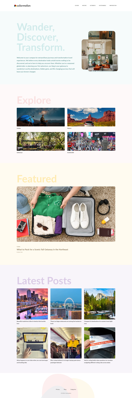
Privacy (58, 389)
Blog (65, 389)
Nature (84, 5)
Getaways (93, 5)
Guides (77, 5)
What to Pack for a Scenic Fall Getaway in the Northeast (42, 250)
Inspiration (113, 5)
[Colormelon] (22, 5)
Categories (73, 389)
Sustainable (102, 5)
